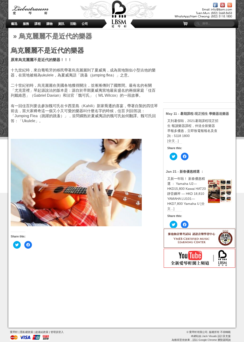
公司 (85, 23)
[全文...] (173, 141)
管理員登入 (57, 332)
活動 (73, 23)
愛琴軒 (14, 332)
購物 (49, 23)
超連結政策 (41, 332)
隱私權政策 (26, 332)
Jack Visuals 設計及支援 (216, 336)
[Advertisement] (199, 72)
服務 (26, 23)
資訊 (61, 23)
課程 (38, 23)
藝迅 (14, 23)
